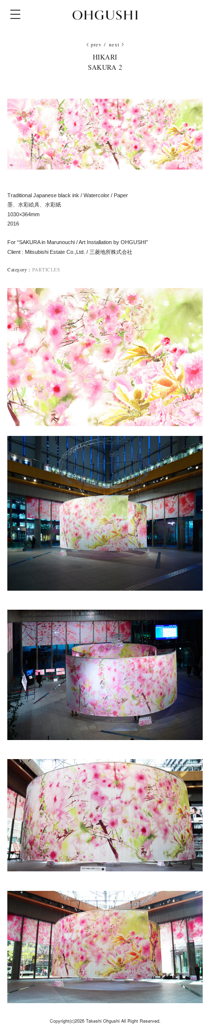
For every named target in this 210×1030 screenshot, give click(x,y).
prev (96, 44)
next (114, 44)
